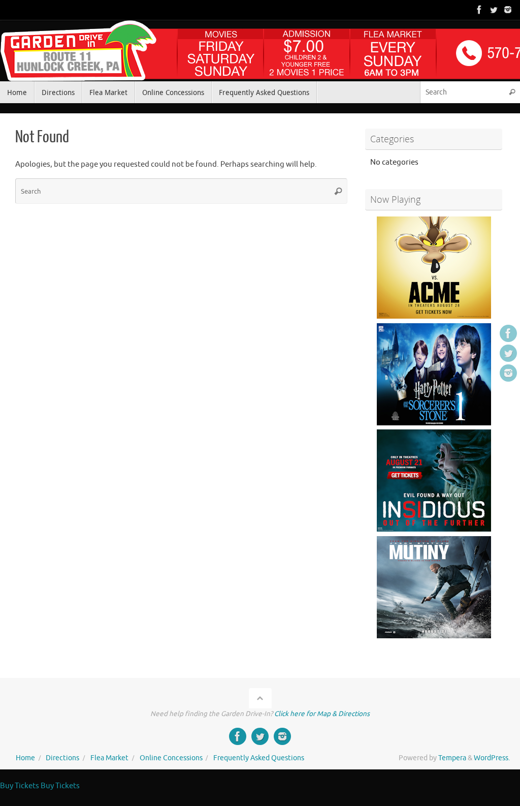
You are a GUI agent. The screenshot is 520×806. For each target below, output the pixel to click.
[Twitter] (493, 10)
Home (25, 758)
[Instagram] (508, 10)
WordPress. (492, 758)
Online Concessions (171, 758)
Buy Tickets (19, 786)
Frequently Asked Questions (258, 758)
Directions (62, 758)
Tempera (452, 758)
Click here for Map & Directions (322, 713)
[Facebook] (479, 10)
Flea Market (109, 758)
